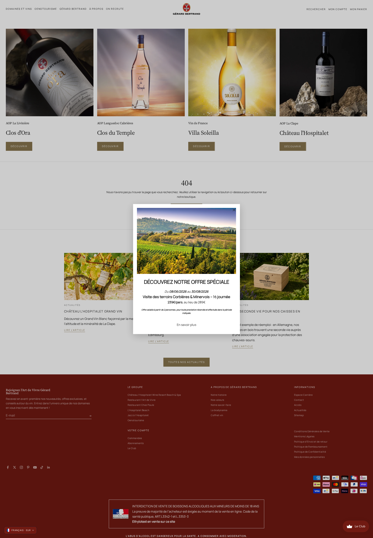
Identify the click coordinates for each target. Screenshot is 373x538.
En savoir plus (186, 325)
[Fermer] (234, 210)
